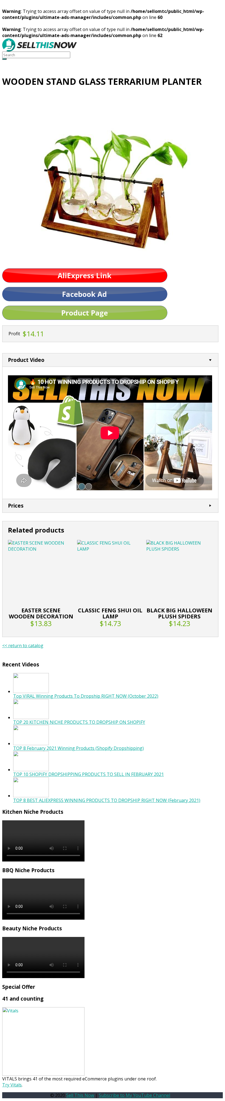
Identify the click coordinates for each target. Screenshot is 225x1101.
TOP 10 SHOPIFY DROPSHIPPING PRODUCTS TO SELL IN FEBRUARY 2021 (88, 774)
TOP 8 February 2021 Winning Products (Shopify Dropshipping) (78, 748)
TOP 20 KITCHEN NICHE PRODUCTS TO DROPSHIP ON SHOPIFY (79, 722)
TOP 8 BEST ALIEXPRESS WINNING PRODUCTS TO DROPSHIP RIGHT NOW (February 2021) (106, 800)
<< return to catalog (22, 646)
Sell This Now (80, 1095)
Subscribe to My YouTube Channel (134, 1095)
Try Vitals (12, 1085)
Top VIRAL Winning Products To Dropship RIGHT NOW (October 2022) (85, 696)
